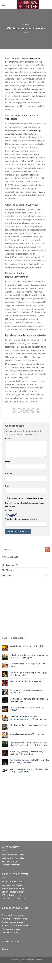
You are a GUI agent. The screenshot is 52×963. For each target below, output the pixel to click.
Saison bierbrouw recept (13, 891)
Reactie (9, 438)
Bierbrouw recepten (11, 864)
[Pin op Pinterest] (33, 410)
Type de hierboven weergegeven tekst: (21, 519)
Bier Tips (25, 24)
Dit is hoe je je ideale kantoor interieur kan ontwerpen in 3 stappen (29, 656)
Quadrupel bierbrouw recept (15, 918)
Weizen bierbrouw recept (13, 888)
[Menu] (3, 4)
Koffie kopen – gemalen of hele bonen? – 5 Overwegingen (29, 699)
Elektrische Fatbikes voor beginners (26, 681)
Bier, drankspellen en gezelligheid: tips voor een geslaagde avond (29, 770)
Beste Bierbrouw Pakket (13, 854)
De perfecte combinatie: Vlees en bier (27, 733)
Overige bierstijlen (10, 932)
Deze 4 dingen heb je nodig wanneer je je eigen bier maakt (28, 673)
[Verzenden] (47, 549)
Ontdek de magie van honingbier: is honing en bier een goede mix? (29, 761)
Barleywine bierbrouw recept (15, 925)
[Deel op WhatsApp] (14, 410)
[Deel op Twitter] (23, 410)
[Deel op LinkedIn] (38, 410)
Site (7, 486)
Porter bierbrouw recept (13, 922)
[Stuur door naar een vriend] (28, 410)
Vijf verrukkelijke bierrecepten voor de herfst (27, 664)
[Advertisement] (26, 607)
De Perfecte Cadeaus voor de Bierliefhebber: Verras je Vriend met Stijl (28, 717)
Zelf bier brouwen (10, 861)
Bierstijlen (6, 575)
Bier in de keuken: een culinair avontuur (28, 725)
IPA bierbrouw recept (12, 895)
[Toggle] (49, 575)
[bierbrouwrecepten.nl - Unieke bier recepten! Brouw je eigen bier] (27, 4)
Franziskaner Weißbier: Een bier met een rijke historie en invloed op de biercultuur (28, 743)
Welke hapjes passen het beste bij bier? (28, 646)
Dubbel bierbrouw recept (13, 898)
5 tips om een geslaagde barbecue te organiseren (26, 691)
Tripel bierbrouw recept (12, 915)
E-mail (8, 473)
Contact (5, 949)
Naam (8, 461)
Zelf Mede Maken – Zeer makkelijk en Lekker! (27, 708)
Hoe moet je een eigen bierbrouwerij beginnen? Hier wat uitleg (26, 752)
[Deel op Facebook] (19, 410)
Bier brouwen (8, 565)
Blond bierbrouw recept (13, 881)
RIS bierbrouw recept (11, 929)
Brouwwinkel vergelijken (13, 858)
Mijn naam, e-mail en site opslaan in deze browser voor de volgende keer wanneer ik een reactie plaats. (24, 502)
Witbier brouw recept (12, 884)
